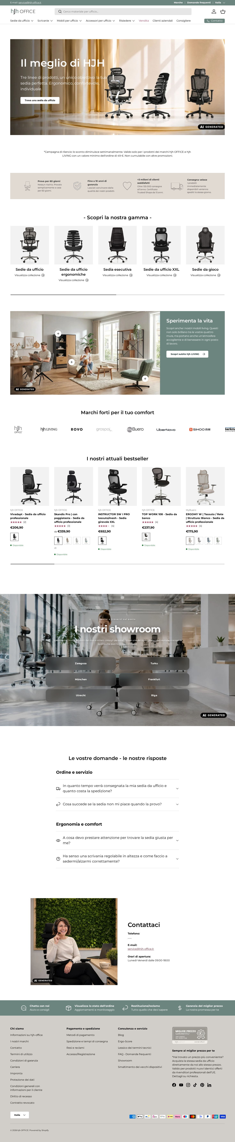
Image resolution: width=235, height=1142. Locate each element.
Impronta (16, 1073)
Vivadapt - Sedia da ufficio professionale (28, 516)
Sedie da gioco (205, 269)
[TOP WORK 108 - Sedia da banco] (161, 486)
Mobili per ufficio (67, 20)
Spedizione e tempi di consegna (87, 1041)
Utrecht (81, 695)
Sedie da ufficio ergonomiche (73, 272)
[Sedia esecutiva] (117, 245)
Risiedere (125, 20)
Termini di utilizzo (21, 1054)
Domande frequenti (199, 2)
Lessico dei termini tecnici (134, 1047)
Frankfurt (154, 679)
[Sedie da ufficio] (29, 245)
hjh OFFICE (22, 1130)
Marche (178, 2)
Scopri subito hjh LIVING (185, 354)
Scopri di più (32, 97)
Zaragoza (80, 663)
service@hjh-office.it (30, 2)
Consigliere (183, 20)
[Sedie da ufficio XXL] (161, 245)
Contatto (16, 1047)
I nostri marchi (19, 1041)
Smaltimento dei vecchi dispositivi (140, 1066)
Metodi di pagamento (80, 1035)
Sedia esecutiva (117, 269)
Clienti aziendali (163, 20)
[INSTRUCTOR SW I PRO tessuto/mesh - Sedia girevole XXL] (117, 486)
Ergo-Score (125, 1041)
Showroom (125, 1060)
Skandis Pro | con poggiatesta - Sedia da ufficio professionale (69, 518)
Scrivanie (43, 20)
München (81, 679)
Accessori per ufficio (98, 20)
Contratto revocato (22, 1102)
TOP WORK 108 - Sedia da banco (159, 516)
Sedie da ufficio (20, 20)
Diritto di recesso (21, 1096)
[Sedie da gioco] (205, 245)
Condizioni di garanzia (24, 1060)
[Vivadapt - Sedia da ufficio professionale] (29, 486)
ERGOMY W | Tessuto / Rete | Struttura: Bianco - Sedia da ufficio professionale (205, 518)
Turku (154, 663)
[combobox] (123, 11)
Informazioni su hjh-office (26, 1035)
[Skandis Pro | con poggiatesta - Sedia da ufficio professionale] (73, 486)
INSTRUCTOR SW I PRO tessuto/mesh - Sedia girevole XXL (114, 518)
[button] (222, 11)
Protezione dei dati (22, 1079)
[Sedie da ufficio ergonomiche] (73, 245)
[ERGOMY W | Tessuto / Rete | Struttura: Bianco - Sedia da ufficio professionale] (205, 486)
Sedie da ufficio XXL (161, 269)
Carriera (15, 1066)
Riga (154, 695)
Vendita (144, 20)
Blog (121, 1035)
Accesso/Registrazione (81, 1054)
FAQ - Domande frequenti (134, 1054)
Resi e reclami (75, 1047)
